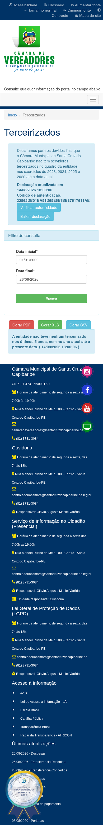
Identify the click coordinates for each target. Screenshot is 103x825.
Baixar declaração (35, 216)
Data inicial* (27, 251)
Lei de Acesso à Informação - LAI (43, 702)
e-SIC (24, 693)
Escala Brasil (29, 710)
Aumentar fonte (87, 5)
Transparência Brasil (35, 727)
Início (12, 114)
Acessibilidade (25, 5)
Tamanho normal (42, 10)
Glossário (55, 5)
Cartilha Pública (31, 718)
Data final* (25, 270)
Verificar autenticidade (38, 207)
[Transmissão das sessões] (92, 432)
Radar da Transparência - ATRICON (46, 735)
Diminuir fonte (79, 10)
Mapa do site (89, 15)
